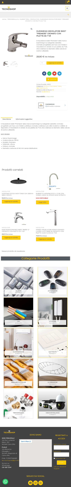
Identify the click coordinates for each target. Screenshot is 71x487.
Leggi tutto (42, 202)
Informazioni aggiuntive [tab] (24, 119)
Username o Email (60, 444)
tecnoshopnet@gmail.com (12, 460)
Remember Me (60, 458)
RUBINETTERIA (24, 19)
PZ (53, 90)
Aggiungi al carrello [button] (11, 201)
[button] (68, 14)
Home (4, 19)
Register (57, 468)
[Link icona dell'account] (3, 2)
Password (57, 451)
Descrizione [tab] (7, 119)
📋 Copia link (52, 79)
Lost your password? (60, 466)
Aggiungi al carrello (55, 63)
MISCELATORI (34, 19)
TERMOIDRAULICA (13, 19)
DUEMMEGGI (46, 91)
